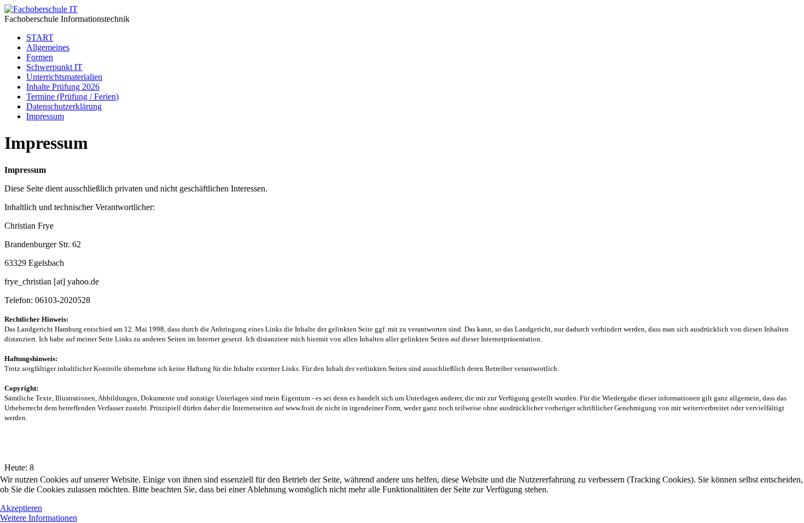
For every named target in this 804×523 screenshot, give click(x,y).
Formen (39, 57)
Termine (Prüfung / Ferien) (72, 96)
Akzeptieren (21, 508)
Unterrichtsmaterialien (64, 77)
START (40, 37)
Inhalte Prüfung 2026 (63, 86)
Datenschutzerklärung (64, 106)
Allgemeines (47, 47)
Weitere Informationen (38, 517)
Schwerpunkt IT (54, 67)
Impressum (45, 116)
